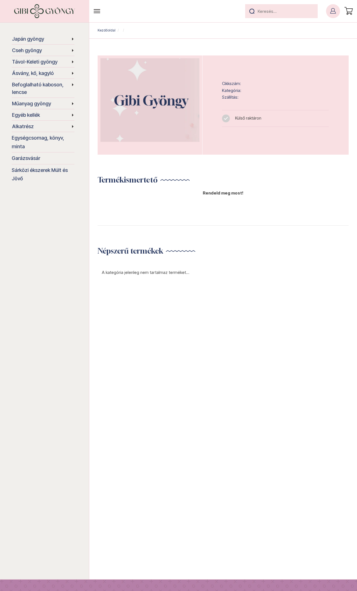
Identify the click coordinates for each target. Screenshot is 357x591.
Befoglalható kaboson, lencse (38, 88)
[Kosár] (348, 11)
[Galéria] (149, 100)
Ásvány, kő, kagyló (33, 73)
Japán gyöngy (28, 39)
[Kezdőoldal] (45, 11)
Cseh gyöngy (27, 50)
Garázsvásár (26, 158)
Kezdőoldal (106, 30)
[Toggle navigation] (96, 11)
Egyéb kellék (26, 115)
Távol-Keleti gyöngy (34, 62)
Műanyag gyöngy (31, 103)
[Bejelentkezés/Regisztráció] (333, 11)
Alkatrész (23, 126)
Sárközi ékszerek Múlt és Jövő (40, 174)
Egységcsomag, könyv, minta (38, 142)
